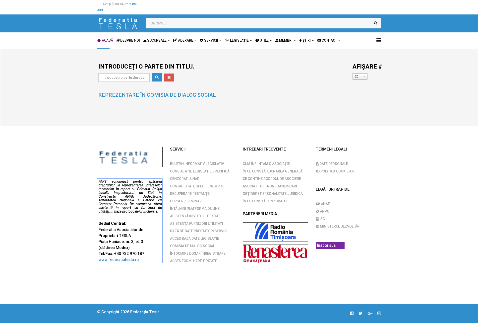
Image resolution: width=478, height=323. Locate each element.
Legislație (239, 40)
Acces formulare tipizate (193, 261)
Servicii (210, 40)
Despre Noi (130, 40)
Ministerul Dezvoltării (340, 226)
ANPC (324, 211)
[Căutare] (157, 77)
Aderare (185, 40)
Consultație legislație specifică (200, 171)
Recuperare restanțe (190, 194)
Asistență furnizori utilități (196, 224)
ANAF (325, 204)
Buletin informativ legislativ (197, 164)
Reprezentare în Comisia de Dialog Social (157, 95)
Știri (306, 40)
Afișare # (367, 67)
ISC (322, 219)
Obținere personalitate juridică (273, 194)
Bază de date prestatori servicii (199, 231)
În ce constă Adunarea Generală (272, 171)
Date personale (333, 164)
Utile (264, 40)
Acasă (107, 40)
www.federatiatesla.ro (119, 259)
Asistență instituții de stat (195, 216)
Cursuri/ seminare (187, 201)
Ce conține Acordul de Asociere (272, 179)
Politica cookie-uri (338, 171)
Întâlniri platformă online (195, 209)
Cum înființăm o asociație (266, 164)
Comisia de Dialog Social (192, 246)
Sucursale (156, 40)
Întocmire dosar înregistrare (198, 253)
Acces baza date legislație (194, 239)
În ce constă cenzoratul (265, 201)
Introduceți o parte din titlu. (147, 67)
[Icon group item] (354, 313)
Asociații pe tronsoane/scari (270, 186)
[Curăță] (169, 77)
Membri (285, 40)
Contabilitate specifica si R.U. (197, 186)
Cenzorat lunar (184, 179)
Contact (329, 40)
